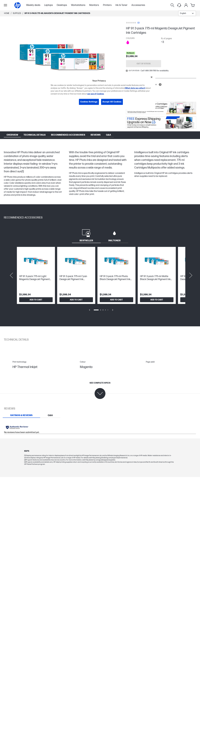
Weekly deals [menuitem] (33, 5)
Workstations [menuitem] (78, 5)
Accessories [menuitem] (138, 5)
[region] (101, 91)
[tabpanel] (100, 281)
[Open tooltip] (160, 84)
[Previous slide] (11, 275)
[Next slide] (190, 275)
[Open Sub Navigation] (5, 5)
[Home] (17, 5)
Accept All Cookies (111, 102)
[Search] (172, 5)
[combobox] (187, 13)
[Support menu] (179, 5)
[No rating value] (131, 22)
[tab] (86, 235)
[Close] (152, 77)
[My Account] (186, 5)
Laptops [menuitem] (48, 5)
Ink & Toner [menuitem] (121, 5)
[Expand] (64, 56)
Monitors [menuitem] (94, 5)
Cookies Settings (89, 102)
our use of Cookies (95, 94)
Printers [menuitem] (107, 5)
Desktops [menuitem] (62, 5)
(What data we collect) (135, 88)
